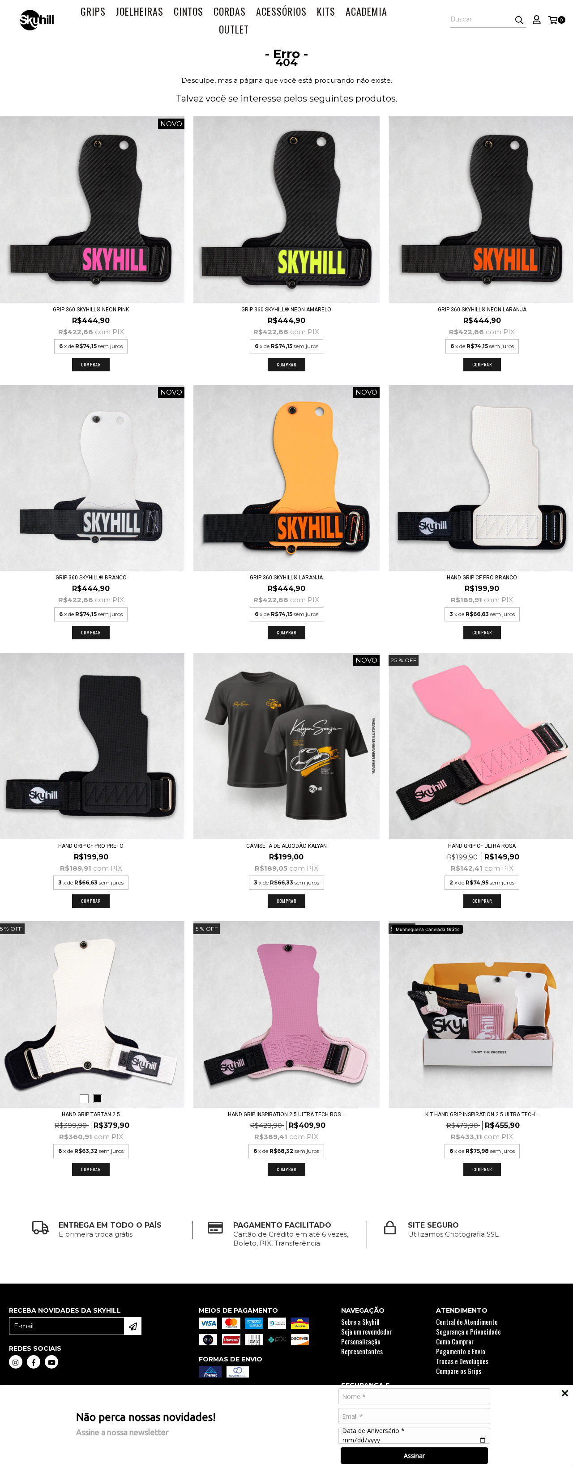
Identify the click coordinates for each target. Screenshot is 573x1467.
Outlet (234, 29)
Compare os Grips (458, 1371)
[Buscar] (519, 20)
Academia (366, 11)
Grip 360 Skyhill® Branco (91, 577)
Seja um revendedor (366, 1331)
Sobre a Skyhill (360, 1322)
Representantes (362, 1351)
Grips (93, 11)
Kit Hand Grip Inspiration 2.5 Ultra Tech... (482, 1114)
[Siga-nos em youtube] (51, 1362)
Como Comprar (455, 1341)
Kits (326, 11)
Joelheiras (139, 11)
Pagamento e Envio (460, 1351)
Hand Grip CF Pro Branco (482, 577)
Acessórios (281, 11)
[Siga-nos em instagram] (15, 1362)
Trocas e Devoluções (462, 1361)
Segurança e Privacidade (468, 1331)
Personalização (361, 1341)
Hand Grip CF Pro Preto (91, 846)
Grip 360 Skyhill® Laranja (286, 577)
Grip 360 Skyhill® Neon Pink (91, 309)
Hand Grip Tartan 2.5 (91, 1114)
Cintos (188, 11)
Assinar (414, 1455)
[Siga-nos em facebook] (33, 1362)
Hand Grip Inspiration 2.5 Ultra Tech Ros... (286, 1114)
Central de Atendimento (467, 1322)
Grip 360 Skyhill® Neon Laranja (482, 309)
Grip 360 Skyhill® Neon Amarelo (286, 309)
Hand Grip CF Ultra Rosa (482, 846)
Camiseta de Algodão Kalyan (286, 846)
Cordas (230, 11)
